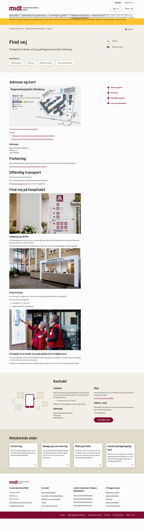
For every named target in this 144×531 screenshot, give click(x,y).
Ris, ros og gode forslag (49, 506)
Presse (43, 502)
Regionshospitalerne (48, 492)
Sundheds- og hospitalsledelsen (52, 496)
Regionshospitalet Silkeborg (35, 29)
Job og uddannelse (112, 496)
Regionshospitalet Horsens (83, 505)
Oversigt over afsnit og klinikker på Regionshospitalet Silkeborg (33, 136)
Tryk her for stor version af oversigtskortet (23, 129)
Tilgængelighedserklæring (76, 515)
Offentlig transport (45, 63)
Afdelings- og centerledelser (50, 499)
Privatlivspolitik (118, 515)
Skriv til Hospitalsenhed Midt (103, 398)
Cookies (62, 515)
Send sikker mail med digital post (20, 502)
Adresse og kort (16, 63)
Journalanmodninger (113, 506)
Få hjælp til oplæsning (16, 506)
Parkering (30, 63)
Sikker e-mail (130, 515)
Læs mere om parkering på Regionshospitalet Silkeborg (28, 166)
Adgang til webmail (112, 502)
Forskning (109, 499)
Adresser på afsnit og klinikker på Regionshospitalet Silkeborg (32, 139)
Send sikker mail (103, 420)
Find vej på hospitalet (65, 63)
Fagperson (128, 2)
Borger (118, 2)
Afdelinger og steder (112, 492)
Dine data (107, 515)
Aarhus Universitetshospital (83, 495)
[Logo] (23, 8)
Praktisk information (16, 29)
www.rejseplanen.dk (21, 184)
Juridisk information (94, 515)
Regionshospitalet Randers (83, 502)
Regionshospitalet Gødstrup (83, 499)
